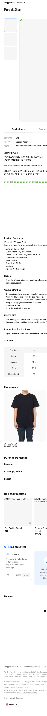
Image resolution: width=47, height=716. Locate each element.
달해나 (18, 138)
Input (26, 575)
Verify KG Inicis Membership (27, 693)
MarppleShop (9, 3)
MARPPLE (21, 3)
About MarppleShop (32, 666)
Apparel (26, 142)
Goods (18, 142)
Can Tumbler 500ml (13, 528)
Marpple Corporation (12, 666)
